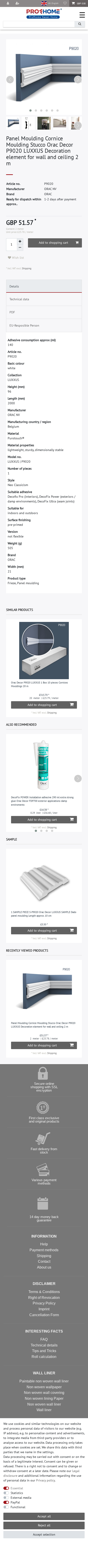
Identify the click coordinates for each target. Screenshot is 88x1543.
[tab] (44, 286)
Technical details (44, 1345)
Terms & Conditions (44, 1292)
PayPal (15, 1502)
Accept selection (44, 1534)
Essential (17, 1488)
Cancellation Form (44, 1315)
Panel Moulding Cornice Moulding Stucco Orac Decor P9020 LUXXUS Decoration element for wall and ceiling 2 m (43, 1024)
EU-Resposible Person (24, 325)
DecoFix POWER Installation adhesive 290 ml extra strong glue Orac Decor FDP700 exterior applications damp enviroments (42, 801)
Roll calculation (44, 1357)
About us (44, 1267)
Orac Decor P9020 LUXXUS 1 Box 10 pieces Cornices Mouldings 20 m (39, 684)
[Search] (79, 24)
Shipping (26, 268)
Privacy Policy (44, 1303)
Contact (44, 1261)
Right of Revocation (44, 1298)
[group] (44, 650)
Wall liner (44, 1410)
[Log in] (8, 3)
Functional (18, 1507)
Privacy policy (45, 1480)
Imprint (44, 1309)
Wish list (17, 258)
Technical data (19, 299)
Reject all (44, 1525)
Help (44, 1244)
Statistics (17, 1493)
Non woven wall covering (44, 1393)
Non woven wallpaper (44, 1387)
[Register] (18, 3)
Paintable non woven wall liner (44, 1381)
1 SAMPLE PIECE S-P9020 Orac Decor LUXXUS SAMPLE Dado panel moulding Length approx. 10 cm (43, 914)
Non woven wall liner (44, 1404)
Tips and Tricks (44, 1351)
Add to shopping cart (53, 243)
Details (14, 286)
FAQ (44, 1339)
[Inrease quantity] (20, 241)
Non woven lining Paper (44, 1398)
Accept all (44, 1516)
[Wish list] (65, 3)
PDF (12, 312)
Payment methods (44, 1250)
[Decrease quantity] (20, 248)
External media (21, 1498)
